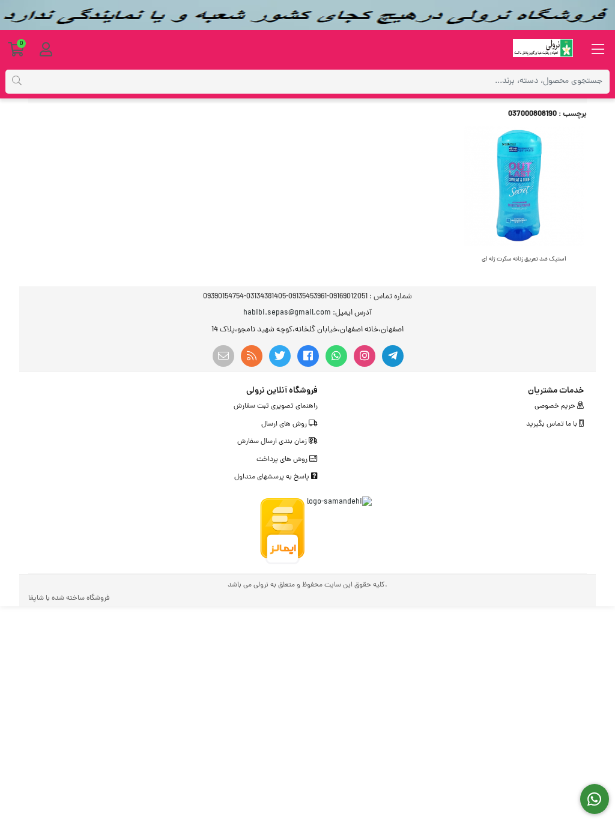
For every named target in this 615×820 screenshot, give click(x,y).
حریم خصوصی (556, 406)
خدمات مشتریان (556, 390)
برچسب (575, 114)
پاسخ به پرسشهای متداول (272, 477)
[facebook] (308, 356)
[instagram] (364, 356)
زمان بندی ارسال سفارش (273, 441)
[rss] (251, 356)
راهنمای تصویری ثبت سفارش (276, 406)
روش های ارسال (285, 424)
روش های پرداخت (282, 459)
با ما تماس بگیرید (552, 424)
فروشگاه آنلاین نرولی (282, 390)
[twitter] (280, 356)
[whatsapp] (336, 356)
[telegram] (393, 356)
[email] (223, 356)
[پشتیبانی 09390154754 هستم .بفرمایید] (595, 799)
